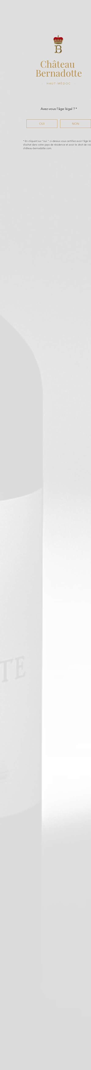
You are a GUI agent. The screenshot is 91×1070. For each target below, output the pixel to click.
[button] (41, 123)
